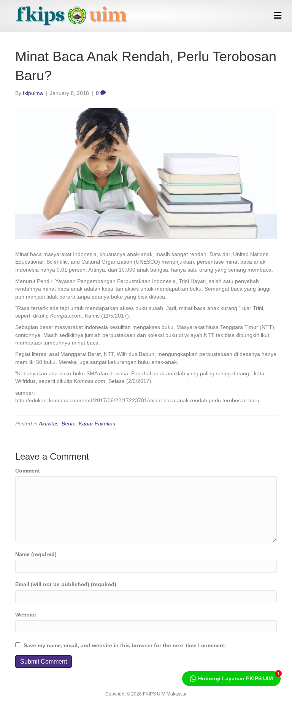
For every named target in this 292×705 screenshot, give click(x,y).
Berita (69, 423)
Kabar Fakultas (97, 423)
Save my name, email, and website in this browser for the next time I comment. (125, 645)
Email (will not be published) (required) (65, 584)
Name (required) (36, 554)
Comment (27, 471)
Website (25, 615)
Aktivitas (49, 423)
